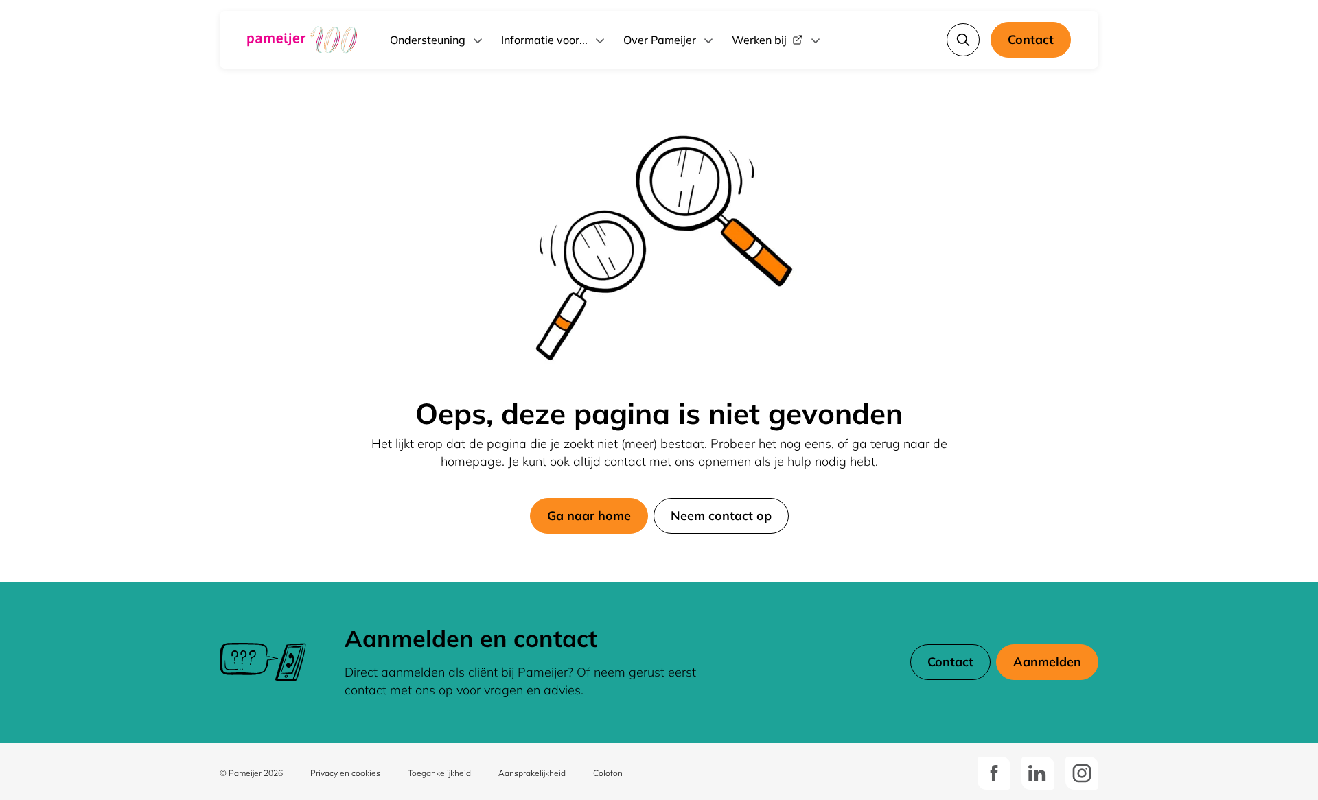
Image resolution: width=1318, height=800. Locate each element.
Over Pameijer (659, 40)
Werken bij (759, 40)
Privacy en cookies (345, 773)
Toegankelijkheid (439, 773)
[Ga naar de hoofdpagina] (302, 40)
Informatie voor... (544, 40)
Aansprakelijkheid (532, 773)
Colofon (608, 773)
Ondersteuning (427, 40)
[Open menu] (478, 39)
